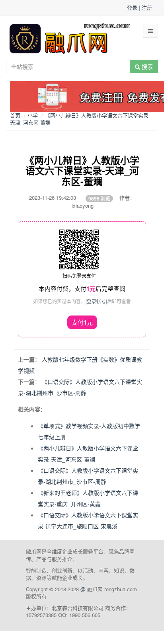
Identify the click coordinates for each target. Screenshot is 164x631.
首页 (15, 115)
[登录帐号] (96, 301)
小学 (32, 115)
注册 (147, 7)
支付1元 (82, 322)
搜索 (146, 66)
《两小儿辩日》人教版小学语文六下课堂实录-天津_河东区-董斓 (80, 119)
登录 (132, 7)
